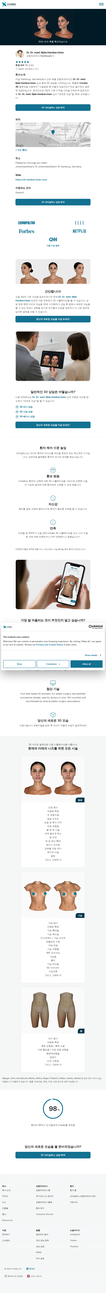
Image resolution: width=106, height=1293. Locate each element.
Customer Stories (44, 1214)
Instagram (75, 1234)
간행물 (5, 1208)
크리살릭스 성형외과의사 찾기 (83, 1196)
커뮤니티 (74, 1202)
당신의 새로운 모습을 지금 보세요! (53, 319)
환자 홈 (73, 1190)
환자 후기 (40, 1208)
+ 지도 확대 (21, 150)
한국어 (32, 1269)
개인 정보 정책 (42, 1240)
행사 (4, 1214)
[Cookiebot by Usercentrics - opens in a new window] (91, 627)
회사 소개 (6, 1190)
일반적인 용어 (42, 1234)
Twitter (73, 1240)
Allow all (86, 664)
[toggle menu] (101, 4)
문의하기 (6, 1234)
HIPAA (39, 1252)
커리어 (5, 1196)
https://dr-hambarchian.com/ (31, 179)
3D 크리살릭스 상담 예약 (53, 107)
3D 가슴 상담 (26, 411)
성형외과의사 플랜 (44, 1202)
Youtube (74, 1246)
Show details (91, 655)
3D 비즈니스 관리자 (44, 1196)
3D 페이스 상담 (27, 416)
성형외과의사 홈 (43, 1190)
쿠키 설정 (40, 1258)
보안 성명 (40, 1246)
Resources (7, 1220)
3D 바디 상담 (26, 406)
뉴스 (4, 1202)
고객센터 (6, 1240)
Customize (51, 664)
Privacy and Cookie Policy (49, 644)
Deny (19, 664)
